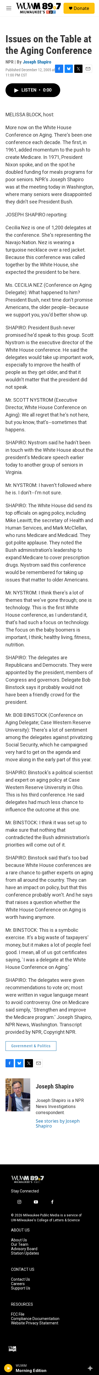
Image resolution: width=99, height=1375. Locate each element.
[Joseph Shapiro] (18, 1094)
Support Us (20, 1288)
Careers (18, 1284)
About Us (19, 1240)
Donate (81, 8)
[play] (8, 1368)
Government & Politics (31, 1046)
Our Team (19, 1244)
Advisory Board (24, 1249)
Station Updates (25, 1253)
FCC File (17, 1314)
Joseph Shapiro (37, 62)
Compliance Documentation (35, 1319)
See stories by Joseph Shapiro (58, 1123)
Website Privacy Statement (34, 1323)
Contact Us (20, 1279)
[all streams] (91, 1368)
